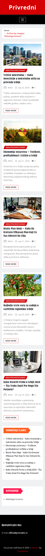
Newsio (35, 547)
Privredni (22, 7)
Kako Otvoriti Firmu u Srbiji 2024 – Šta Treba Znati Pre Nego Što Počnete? (22, 386)
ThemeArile (22, 551)
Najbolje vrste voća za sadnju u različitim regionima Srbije (21, 307)
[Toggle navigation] (22, 19)
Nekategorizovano (14, 499)
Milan (10, 87)
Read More (11, 110)
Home (6, 30)
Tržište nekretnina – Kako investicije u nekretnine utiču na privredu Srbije (22, 79)
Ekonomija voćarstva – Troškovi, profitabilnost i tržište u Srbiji (22, 154)
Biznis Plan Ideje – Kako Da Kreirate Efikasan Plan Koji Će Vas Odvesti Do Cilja (20, 232)
